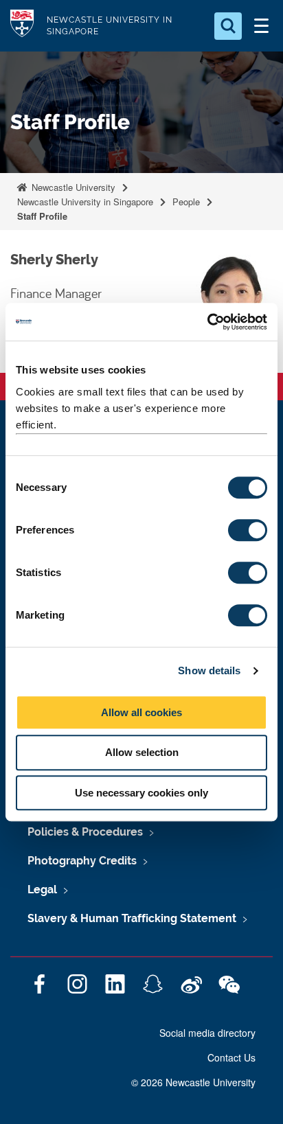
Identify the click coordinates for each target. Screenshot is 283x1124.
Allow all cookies (141, 712)
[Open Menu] (261, 26)
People (186, 201)
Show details (209, 670)
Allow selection (142, 752)
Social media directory (207, 1033)
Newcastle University (72, 187)
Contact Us (231, 1057)
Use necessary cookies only (141, 793)
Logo (22, 26)
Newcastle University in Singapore (85, 201)
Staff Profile (42, 215)
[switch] (247, 530)
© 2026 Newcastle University (193, 1082)
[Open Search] (228, 26)
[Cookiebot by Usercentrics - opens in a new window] (207, 322)
